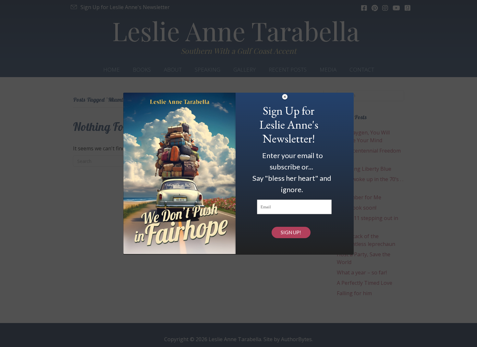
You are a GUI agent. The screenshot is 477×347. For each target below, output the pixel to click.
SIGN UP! (291, 232)
